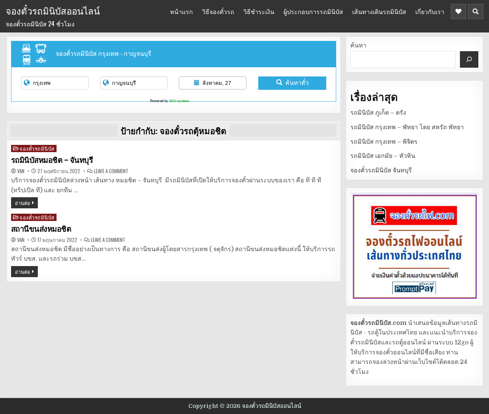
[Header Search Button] (475, 11)
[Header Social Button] (458, 11)
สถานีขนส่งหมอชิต (41, 229)
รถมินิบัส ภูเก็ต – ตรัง (378, 112)
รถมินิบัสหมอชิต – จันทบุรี (52, 160)
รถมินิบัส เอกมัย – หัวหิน (382, 156)
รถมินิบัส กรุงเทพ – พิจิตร (384, 141)
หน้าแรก (181, 11)
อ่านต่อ (22, 202)
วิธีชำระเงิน (258, 11)
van (20, 171)
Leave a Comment (111, 171)
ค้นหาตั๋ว (297, 83)
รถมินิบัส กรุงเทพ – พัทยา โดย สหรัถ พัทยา (407, 127)
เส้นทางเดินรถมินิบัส (379, 11)
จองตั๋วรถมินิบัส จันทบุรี (381, 170)
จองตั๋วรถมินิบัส (37, 148)
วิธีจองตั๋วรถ (218, 11)
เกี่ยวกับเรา (429, 11)
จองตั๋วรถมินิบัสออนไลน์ (53, 10)
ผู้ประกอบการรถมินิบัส (313, 11)
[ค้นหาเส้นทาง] (469, 59)
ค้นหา (358, 45)
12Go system (179, 101)
